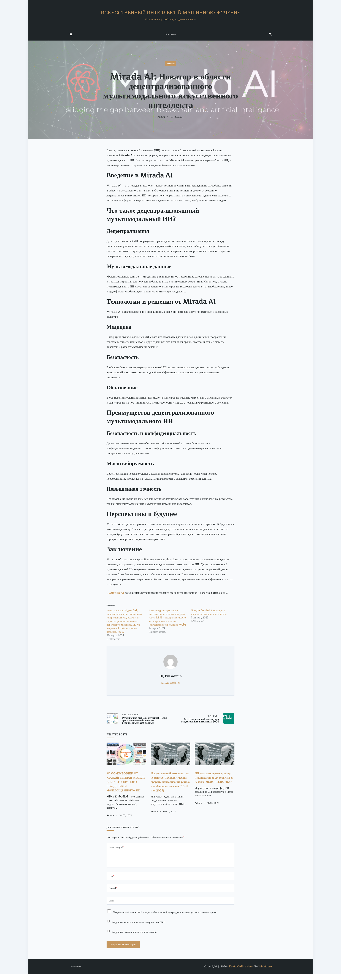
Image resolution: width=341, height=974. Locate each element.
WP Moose (265, 966)
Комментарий (117, 847)
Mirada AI (116, 592)
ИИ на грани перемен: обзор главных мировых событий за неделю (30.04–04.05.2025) (214, 778)
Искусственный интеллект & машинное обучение (170, 12)
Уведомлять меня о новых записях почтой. (134, 932)
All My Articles (170, 682)
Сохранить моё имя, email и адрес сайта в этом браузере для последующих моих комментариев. (165, 912)
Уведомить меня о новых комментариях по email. (139, 922)
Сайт (111, 900)
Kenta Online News (241, 966)
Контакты (171, 34)
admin (161, 117)
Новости (171, 63)
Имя (111, 876)
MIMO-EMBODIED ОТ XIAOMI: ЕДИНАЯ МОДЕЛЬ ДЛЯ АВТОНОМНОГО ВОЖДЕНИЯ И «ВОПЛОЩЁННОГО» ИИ (126, 782)
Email (113, 888)
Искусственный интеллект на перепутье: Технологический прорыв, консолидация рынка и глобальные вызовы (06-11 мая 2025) (170, 782)
